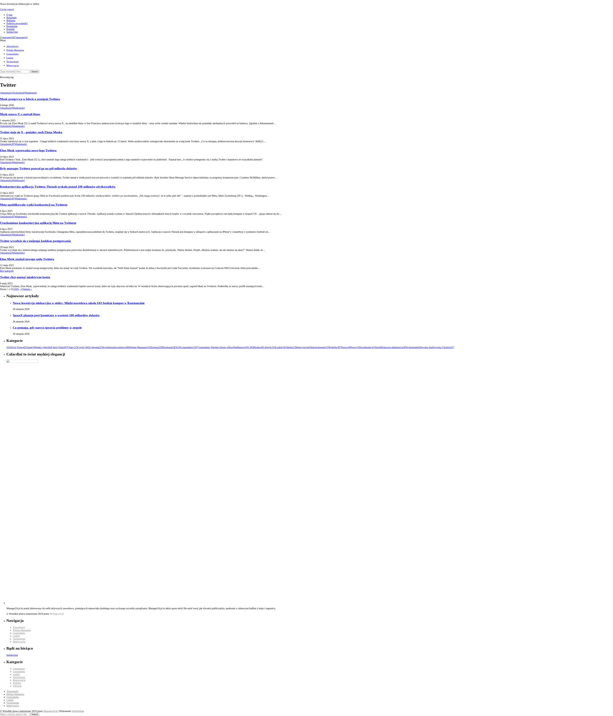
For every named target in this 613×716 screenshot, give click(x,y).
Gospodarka (12, 54)
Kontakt (10, 29)
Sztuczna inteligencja (393, 347)
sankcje (370, 347)
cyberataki (97, 347)
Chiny (73, 347)
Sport (378, 347)
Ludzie (9, 58)
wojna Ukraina (444, 347)
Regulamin (11, 26)
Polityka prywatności (17, 23)
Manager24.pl (50, 711)
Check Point (59, 347)
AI (9, 347)
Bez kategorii (6, 271)
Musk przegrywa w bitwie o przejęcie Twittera (30, 99)
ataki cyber (43, 347)
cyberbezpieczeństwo (116, 347)
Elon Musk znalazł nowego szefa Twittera (27, 259)
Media (290, 347)
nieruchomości (320, 347)
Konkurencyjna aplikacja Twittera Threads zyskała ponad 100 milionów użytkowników (58, 186)
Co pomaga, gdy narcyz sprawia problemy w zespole (47, 327)
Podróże (335, 347)
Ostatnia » (27, 289)
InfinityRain (78, 711)
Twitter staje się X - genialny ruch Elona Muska (31, 132)
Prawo (345, 347)
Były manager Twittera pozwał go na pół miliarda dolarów (38, 168)
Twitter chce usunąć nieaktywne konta (25, 277)
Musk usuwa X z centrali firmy (20, 114)
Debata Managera (15, 50)
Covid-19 (84, 347)
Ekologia (156, 347)
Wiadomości (31, 92)
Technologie (12, 61)
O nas (9, 14)
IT (13, 144)
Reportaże (11, 17)
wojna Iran (428, 347)
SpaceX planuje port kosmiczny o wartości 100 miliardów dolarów (56, 315)
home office (227, 347)
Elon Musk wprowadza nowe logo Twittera (28, 150)
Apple (31, 347)
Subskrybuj (12, 32)
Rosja (362, 347)
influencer (240, 347)
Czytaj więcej (7, 9)
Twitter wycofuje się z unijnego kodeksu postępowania (35, 241)
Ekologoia (168, 347)
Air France (19, 347)
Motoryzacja (12, 65)
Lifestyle (269, 347)
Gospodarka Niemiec (209, 347)
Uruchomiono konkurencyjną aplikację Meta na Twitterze (38, 223)
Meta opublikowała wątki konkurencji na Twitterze (33, 204)
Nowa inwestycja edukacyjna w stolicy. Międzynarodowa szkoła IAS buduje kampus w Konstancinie (78, 303)
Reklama (10, 20)
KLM (250, 347)
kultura (259, 347)
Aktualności (12, 46)
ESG (177, 347)
